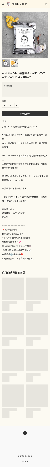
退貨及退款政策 (26, 456)
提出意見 (25, 461)
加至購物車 (25, 113)
